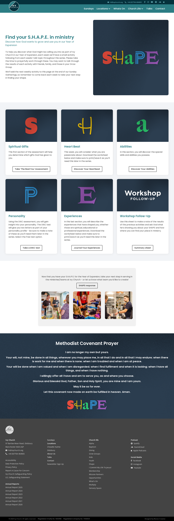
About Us (51, 454)
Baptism (92, 447)
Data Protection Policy (14, 463)
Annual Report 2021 (13, 501)
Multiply (92, 484)
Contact (160, 8)
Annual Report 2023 (13, 494)
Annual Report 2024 (13, 491)
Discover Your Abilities (142, 169)
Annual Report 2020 (13, 504)
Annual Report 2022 (13, 497)
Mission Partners (96, 474)
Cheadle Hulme (53, 447)
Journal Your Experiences (87, 247)
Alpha (91, 443)
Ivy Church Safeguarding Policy (18, 474)
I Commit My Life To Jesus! (100, 467)
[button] (102, 8)
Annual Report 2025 (13, 487)
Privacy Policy (11, 467)
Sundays (89, 8)
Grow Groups (94, 454)
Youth (91, 460)
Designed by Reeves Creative (155, 519)
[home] (14, 6)
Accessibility (10, 460)
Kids (91, 457)
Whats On (119, 8)
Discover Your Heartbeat (87, 169)
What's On (93, 481)
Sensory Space (95, 488)
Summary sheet (142, 247)
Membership (94, 471)
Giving (91, 450)
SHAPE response (87, 285)
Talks (149, 8)
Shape (91, 464)
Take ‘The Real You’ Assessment (31, 169)
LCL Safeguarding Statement (17, 477)
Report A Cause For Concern (17, 470)
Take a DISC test (31, 247)
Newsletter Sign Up (55, 464)
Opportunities (95, 478)
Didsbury (51, 450)
